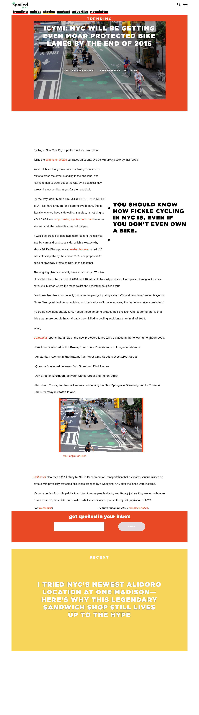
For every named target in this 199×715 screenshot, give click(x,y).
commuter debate (56, 159)
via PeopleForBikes (74, 455)
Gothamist (40, 337)
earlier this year (79, 249)
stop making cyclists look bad (73, 219)
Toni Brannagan (77, 70)
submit (131, 527)
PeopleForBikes (138, 508)
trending (99, 19)
